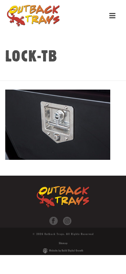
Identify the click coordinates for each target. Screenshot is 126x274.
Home (19, 75)
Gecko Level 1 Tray (69, 75)
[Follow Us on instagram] (67, 221)
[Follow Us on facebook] (53, 221)
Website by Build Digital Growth (66, 250)
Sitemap (63, 243)
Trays (36, 75)
